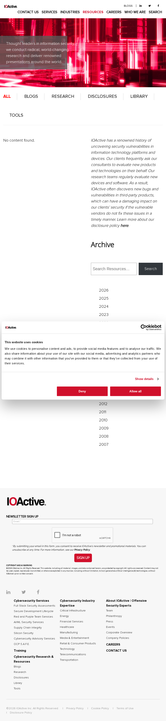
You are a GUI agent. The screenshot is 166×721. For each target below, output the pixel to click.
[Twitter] (149, 6)
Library (139, 96)
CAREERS (113, 12)
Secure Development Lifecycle (33, 611)
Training (20, 650)
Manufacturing (69, 632)
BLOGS (128, 6)
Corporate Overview (119, 632)
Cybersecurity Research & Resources (34, 659)
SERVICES (49, 12)
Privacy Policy (75, 708)
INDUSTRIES (70, 12)
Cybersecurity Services (31, 600)
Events (110, 627)
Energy (64, 616)
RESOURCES (93, 12)
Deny (82, 391)
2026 (104, 290)
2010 (103, 420)
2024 (104, 307)
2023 (104, 315)
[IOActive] (11, 6)
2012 (103, 404)
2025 (104, 298)
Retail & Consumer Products (78, 643)
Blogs (31, 96)
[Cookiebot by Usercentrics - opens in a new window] (143, 327)
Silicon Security (23, 633)
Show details (144, 379)
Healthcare (67, 627)
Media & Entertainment (74, 638)
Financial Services (71, 621)
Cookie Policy (100, 708)
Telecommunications (73, 654)
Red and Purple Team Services (33, 616)
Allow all (135, 391)
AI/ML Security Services (29, 622)
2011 (102, 412)
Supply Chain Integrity (28, 627)
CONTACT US (28, 12)
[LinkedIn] (140, 6)
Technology (67, 649)
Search (151, 269)
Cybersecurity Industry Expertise (77, 603)
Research (63, 96)
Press (109, 621)
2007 (104, 444)
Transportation (69, 660)
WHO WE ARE (135, 12)
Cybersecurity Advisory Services (34, 638)
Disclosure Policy (21, 712)
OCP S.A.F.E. (22, 644)
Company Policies (117, 638)
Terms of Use (125, 708)
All (7, 96)
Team (109, 610)
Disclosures (102, 96)
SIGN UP (83, 558)
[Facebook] (158, 6)
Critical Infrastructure (73, 610)
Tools (16, 115)
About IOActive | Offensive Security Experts (126, 603)
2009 (104, 428)
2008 (104, 436)
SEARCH (155, 12)
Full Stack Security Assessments (34, 605)
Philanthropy (114, 616)
